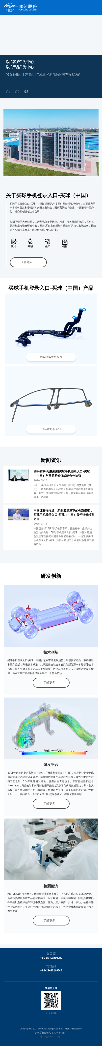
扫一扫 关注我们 (51, 1013)
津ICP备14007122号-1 (51, 1036)
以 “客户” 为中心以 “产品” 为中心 (20, 64)
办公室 (51, 954)
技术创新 (51, 652)
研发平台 (51, 764)
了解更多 (26, 262)
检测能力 (51, 886)
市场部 (51, 966)
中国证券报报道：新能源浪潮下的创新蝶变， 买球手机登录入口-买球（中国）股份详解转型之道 (64, 515)
